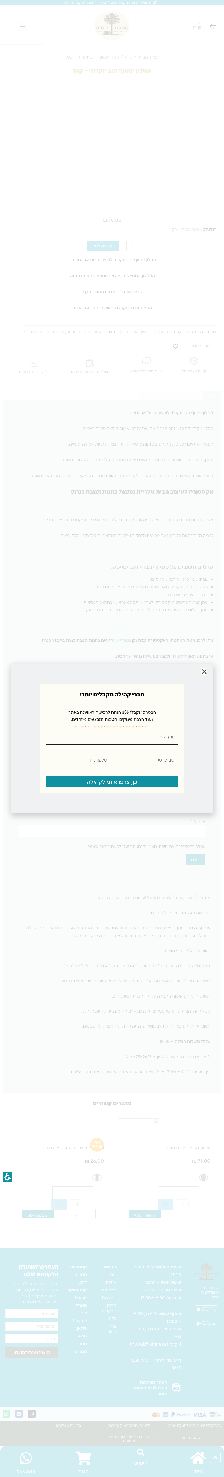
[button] (204, 671)
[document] (112, 738)
